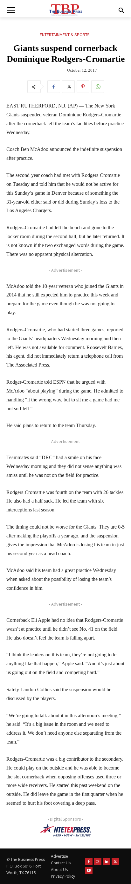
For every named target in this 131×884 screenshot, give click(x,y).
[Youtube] (89, 870)
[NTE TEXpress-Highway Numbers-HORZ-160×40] (65, 830)
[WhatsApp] (97, 86)
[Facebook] (53, 86)
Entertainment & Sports (65, 34)
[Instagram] (97, 862)
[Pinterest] (83, 86)
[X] (68, 86)
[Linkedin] (106, 862)
